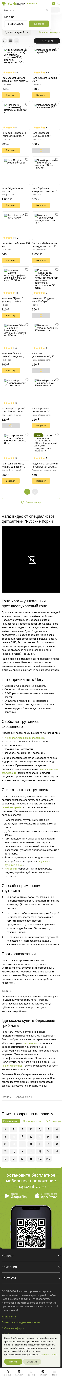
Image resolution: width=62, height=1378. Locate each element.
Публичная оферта (13, 1328)
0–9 (48, 1158)
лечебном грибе (11, 807)
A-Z (39, 1158)
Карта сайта (9, 1316)
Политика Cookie (48, 1354)
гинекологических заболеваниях (24, 738)
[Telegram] (53, 3)
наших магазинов (12, 1065)
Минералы (10, 868)
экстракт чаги (31, 1043)
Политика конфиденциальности (21, 1322)
